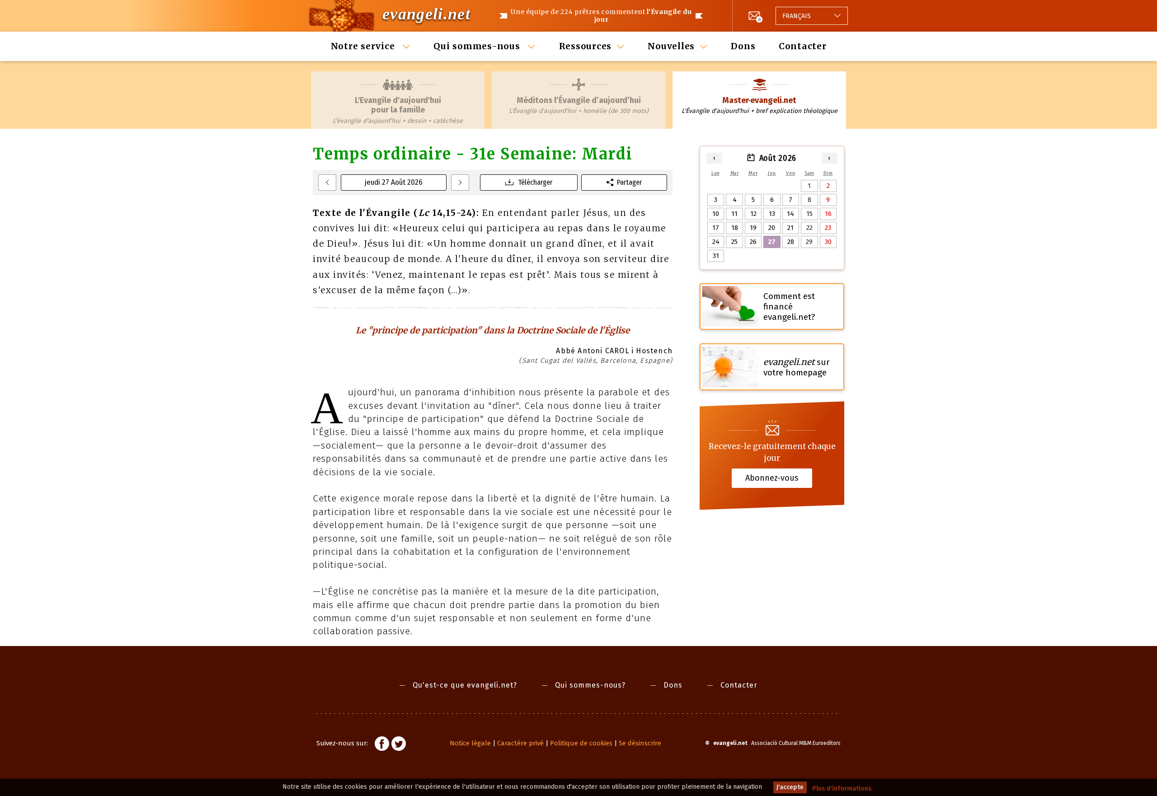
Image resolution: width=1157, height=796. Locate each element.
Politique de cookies (581, 743)
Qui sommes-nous (477, 46)
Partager (629, 182)
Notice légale (470, 743)
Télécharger (535, 182)
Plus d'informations (842, 788)
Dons (743, 46)
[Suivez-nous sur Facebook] (382, 745)
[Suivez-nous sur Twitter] (398, 745)
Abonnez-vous (772, 478)
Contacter (803, 46)
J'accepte (790, 787)
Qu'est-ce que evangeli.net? (465, 685)
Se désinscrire (640, 743)
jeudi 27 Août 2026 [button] (394, 182)
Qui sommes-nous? (590, 685)
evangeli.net (426, 14)
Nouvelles (671, 46)
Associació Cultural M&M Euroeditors (796, 743)
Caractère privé (520, 743)
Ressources (585, 46)
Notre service (364, 46)
